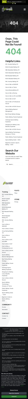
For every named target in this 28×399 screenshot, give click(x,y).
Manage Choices (14, 390)
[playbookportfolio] (8, 7)
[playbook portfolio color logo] (8, 181)
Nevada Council (6, 355)
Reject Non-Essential (14, 393)
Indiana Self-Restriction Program (7, 347)
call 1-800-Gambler (9, 358)
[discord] (15, 3)
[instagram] (12, 3)
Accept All (14, 396)
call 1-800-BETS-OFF (7, 342)
